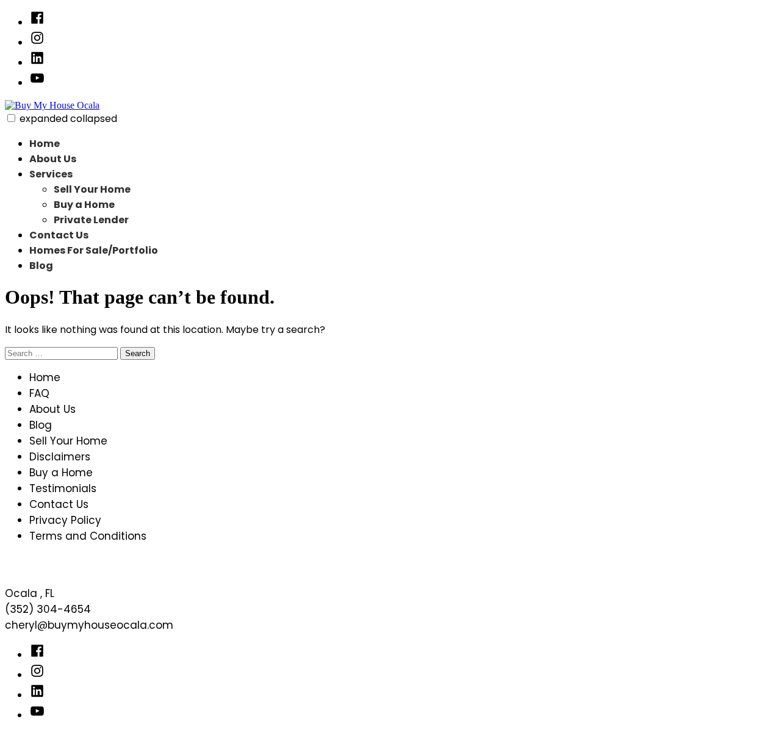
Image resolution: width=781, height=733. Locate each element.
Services (51, 174)
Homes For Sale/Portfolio (93, 250)
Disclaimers (59, 456)
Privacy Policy (65, 520)
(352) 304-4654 (48, 609)
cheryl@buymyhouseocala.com (89, 625)
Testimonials (62, 488)
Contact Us (58, 235)
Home (44, 144)
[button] (11, 118)
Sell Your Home (92, 189)
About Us (52, 159)
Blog (41, 266)
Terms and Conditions (87, 536)
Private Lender (91, 220)
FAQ (39, 393)
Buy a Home (84, 205)
